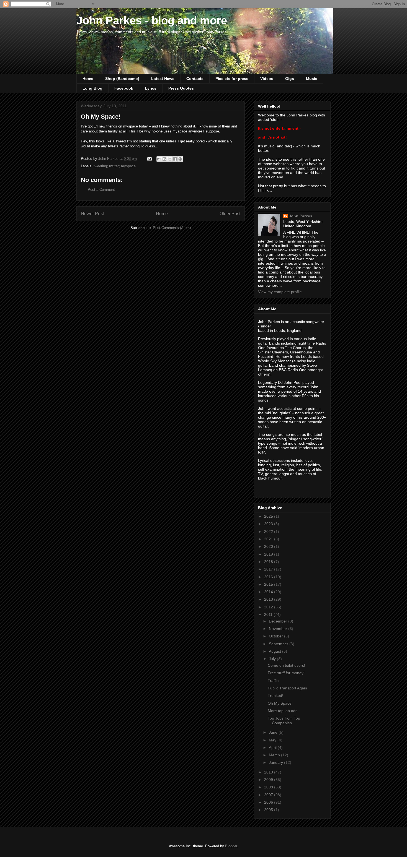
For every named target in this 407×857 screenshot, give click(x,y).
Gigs (289, 78)
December (278, 621)
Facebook (123, 88)
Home (88, 78)
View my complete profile (280, 292)
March (275, 755)
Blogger (231, 846)
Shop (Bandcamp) (122, 78)
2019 (269, 554)
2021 (269, 539)
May (273, 740)
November (278, 628)
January (276, 762)
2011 (269, 614)
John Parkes (300, 216)
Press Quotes (181, 88)
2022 (269, 531)
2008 (269, 787)
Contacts (195, 78)
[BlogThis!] (164, 159)
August (275, 651)
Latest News (162, 78)
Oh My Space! (280, 703)
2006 (269, 802)
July (273, 659)
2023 (269, 524)
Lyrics (150, 88)
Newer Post (92, 213)
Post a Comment (101, 189)
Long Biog (92, 88)
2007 (269, 795)
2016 (269, 577)
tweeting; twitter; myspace (115, 166)
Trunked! (275, 695)
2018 (269, 561)
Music (311, 78)
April (273, 747)
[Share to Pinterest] (180, 159)
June (274, 732)
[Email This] (159, 159)
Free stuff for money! (286, 673)
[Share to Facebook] (175, 159)
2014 (269, 592)
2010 (269, 772)
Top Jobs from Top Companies (284, 720)
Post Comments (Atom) (172, 228)
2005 (269, 809)
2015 (269, 584)
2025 (269, 516)
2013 (269, 599)
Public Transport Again (287, 688)
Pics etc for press (231, 78)
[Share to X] (169, 159)
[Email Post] (149, 159)
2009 (269, 779)
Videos (266, 78)
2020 (269, 546)
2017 (269, 569)
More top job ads (282, 710)
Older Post (230, 213)
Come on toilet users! (286, 665)
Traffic (273, 680)
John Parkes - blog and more (151, 20)
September (279, 644)
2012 (269, 607)
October (276, 636)
